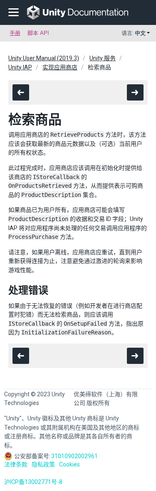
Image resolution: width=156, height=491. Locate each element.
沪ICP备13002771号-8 (33, 482)
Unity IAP (20, 67)
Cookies (69, 464)
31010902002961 (74, 456)
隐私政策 (43, 464)
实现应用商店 (59, 67)
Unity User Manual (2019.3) (43, 58)
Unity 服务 (102, 58)
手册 (15, 33)
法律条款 (15, 464)
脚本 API (38, 33)
